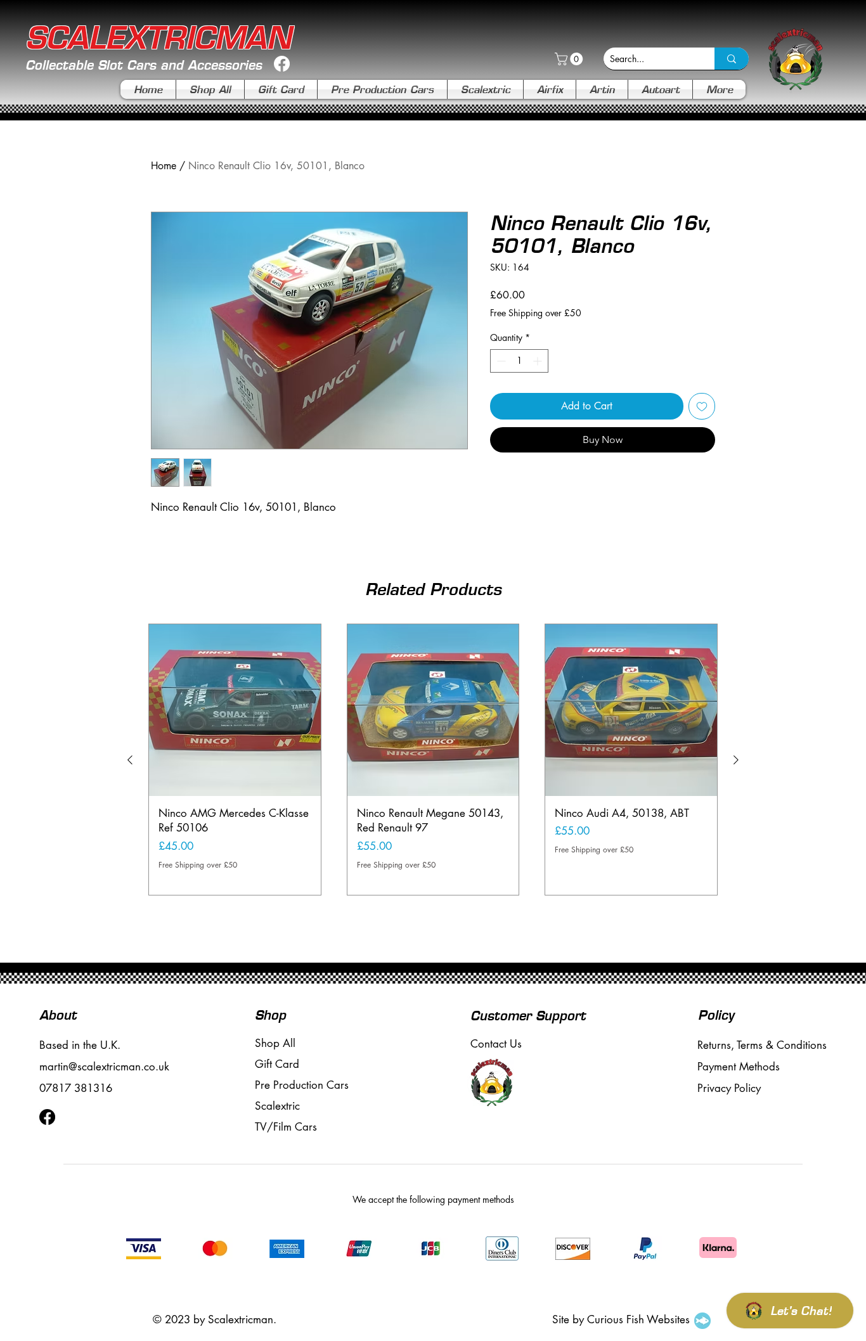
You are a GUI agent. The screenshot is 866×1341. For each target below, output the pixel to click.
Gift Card (277, 1064)
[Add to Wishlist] (701, 406)
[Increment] (538, 361)
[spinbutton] (519, 361)
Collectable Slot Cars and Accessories (143, 65)
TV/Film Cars (286, 1127)
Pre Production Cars (302, 1085)
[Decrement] (500, 361)
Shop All (275, 1043)
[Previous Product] (130, 759)
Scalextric (277, 1106)
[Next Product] (736, 759)
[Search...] (731, 59)
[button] (570, 59)
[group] (433, 759)
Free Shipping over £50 (535, 313)
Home (163, 165)
